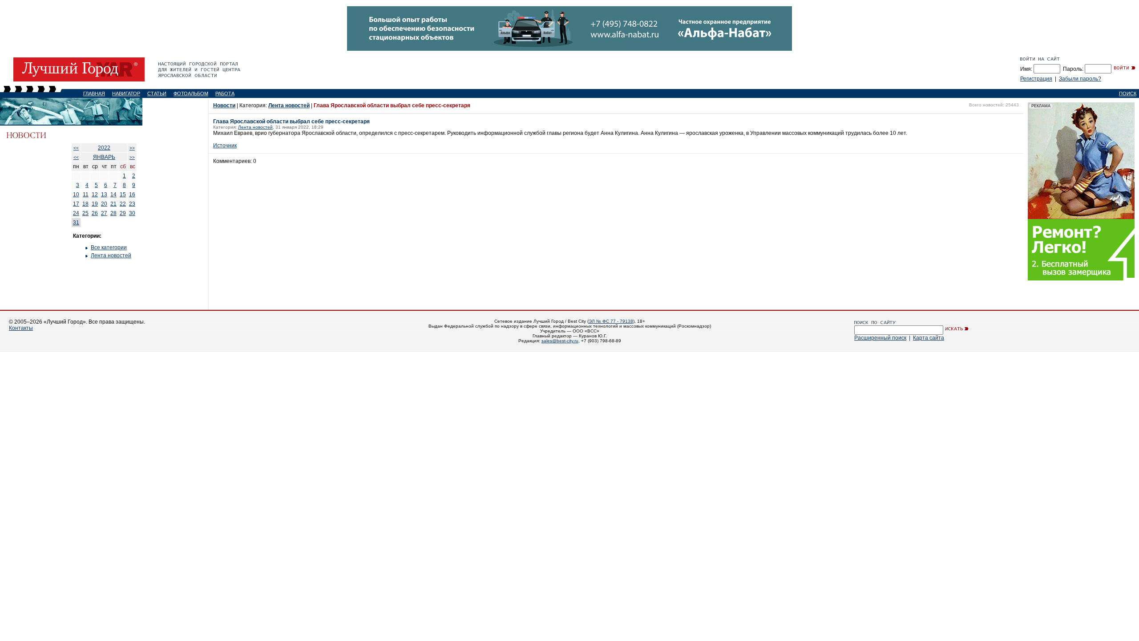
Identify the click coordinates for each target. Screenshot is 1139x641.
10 (76, 194)
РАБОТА (224, 93)
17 (76, 204)
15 (123, 194)
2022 (104, 148)
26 (95, 213)
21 (113, 204)
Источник (225, 145)
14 (113, 194)
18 (85, 204)
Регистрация (1036, 79)
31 (76, 222)
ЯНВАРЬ (104, 157)
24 (76, 213)
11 (86, 194)
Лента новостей (111, 255)
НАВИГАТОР (126, 93)
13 (104, 194)
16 (132, 194)
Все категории (109, 247)
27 (104, 213)
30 (132, 213)
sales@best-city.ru (559, 340)
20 (104, 204)
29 (123, 213)
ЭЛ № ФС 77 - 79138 (611, 321)
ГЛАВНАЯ (94, 93)
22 (123, 204)
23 (132, 204)
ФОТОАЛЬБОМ (191, 93)
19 (95, 204)
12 (95, 194)
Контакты (21, 328)
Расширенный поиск (880, 338)
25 (85, 213)
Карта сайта (928, 338)
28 (113, 213)
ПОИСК (1127, 93)
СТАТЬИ (156, 93)
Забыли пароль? (1080, 79)
